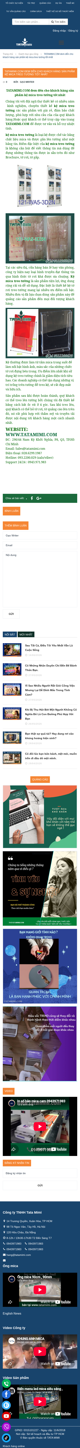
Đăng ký (73, 30)
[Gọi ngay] (6, 1383)
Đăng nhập (59, 30)
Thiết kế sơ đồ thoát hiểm (60, 11)
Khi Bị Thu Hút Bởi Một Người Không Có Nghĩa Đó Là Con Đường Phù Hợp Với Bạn (51, 714)
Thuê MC (70, 3)
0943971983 (14, 1243)
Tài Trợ (31, 3)
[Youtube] (6, 1416)
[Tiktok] (6, 1437)
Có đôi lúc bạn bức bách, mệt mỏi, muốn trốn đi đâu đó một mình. (51, 756)
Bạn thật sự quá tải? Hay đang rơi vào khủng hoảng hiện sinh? (49, 736)
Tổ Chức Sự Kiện (14, 3)
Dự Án (58, 3)
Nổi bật (10, 634)
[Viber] (6, 1426)
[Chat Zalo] (6, 1405)
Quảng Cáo (45, 3)
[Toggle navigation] (61, 42)
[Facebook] (6, 1394)
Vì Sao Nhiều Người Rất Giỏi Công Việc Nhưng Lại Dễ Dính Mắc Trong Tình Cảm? (50, 690)
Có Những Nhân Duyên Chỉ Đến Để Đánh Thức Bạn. (51, 668)
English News (12, 1313)
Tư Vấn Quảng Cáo (16, 11)
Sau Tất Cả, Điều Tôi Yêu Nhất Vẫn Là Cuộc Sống (49, 647)
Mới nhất (26, 634)
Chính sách (36, 11)
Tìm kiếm (59, 21)
